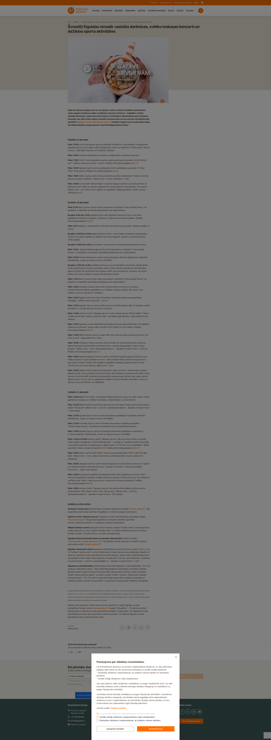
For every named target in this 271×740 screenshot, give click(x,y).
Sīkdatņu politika (118, 708)
